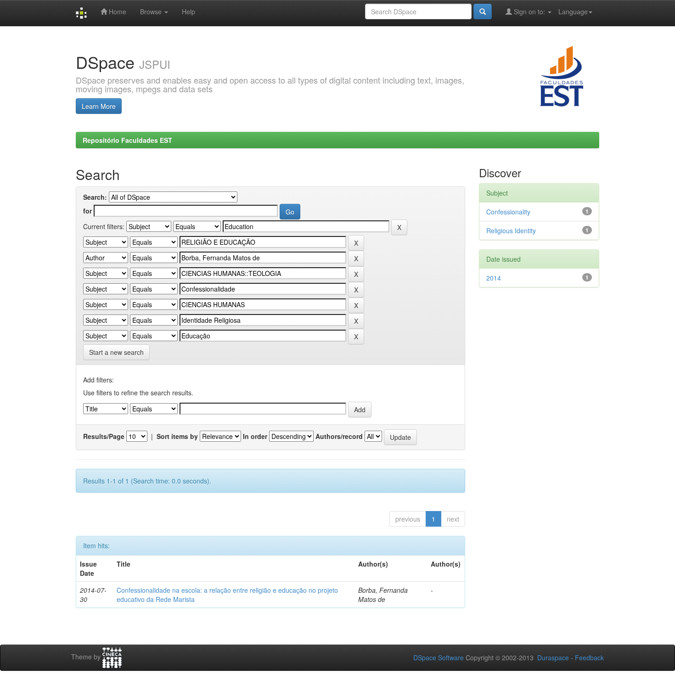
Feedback (589, 657)
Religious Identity (511, 230)
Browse (151, 11)
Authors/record (339, 436)
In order (255, 436)
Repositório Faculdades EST (127, 140)
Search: (95, 197)
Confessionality (508, 211)
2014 (493, 277)
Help (188, 11)
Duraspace (553, 657)
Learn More (99, 106)
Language (573, 11)
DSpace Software (438, 657)
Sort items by (177, 436)
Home (116, 11)
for (87, 210)
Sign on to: (529, 11)
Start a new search (116, 352)
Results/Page (103, 436)
